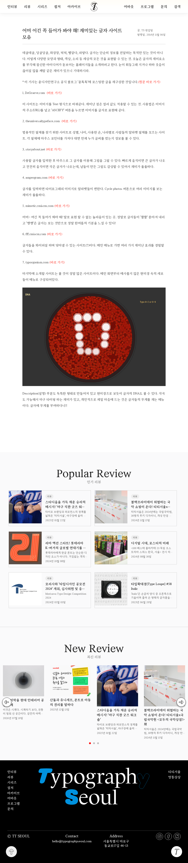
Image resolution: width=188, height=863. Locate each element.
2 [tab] (94, 743)
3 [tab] (98, 743)
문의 (164, 6)
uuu (106, 417)
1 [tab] (90, 743)
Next (181, 702)
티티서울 (174, 772)
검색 (177, 6)
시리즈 (42, 6)
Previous (6, 702)
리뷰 (27, 6)
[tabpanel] (23, 692)
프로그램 (147, 6)
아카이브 (74, 6)
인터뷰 (12, 6)
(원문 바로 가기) (149, 82)
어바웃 (129, 6)
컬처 (57, 6)
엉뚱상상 (174, 777)
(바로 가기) (54, 93)
